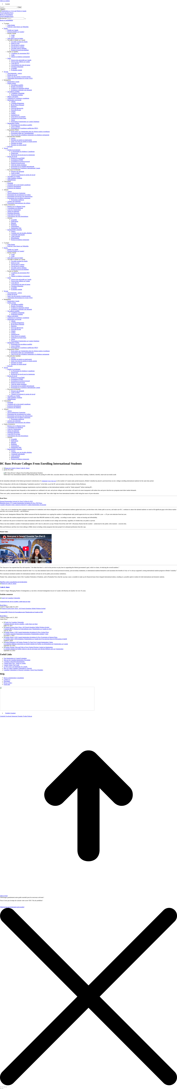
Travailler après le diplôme (18, 48)
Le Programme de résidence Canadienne (23, 151)
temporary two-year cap (49, 481)
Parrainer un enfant (16, 143)
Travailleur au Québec (13, 176)
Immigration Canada (13, 81)
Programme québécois (17, 200)
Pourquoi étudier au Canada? (15, 32)
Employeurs (14, 153)
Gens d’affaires (15, 126)
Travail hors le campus (17, 47)
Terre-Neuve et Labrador (18, 116)
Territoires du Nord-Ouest (18, 118)
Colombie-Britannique (17, 103)
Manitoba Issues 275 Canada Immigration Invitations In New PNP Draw (21, 503)
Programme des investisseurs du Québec (19, 195)
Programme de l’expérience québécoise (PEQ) (24, 128)
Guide (13, 35)
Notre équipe (11, 25)
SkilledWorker (11, 180)
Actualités (14, 68)
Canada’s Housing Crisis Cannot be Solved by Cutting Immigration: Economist (23, 505)
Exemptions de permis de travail (20, 161)
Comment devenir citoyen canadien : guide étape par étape (15, 601)
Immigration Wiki (16, 228)
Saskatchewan (15, 115)
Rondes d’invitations (17, 86)
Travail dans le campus (17, 45)
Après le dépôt (15, 173)
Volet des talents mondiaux (19, 165)
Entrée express (11, 83)
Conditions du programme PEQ (20, 53)
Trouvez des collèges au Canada (20, 61)
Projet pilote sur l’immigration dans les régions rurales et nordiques (30, 131)
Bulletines (14, 224)
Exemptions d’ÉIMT (17, 160)
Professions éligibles (17, 95)
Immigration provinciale (14, 100)
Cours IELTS (15, 63)
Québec (13, 113)
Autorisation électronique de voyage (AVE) (20, 78)
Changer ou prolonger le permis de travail (23, 175)
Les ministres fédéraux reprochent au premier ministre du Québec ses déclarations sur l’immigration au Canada (36, 644)
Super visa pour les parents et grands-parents (24, 141)
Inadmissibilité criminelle (14, 229)
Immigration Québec (13, 123)
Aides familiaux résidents (14, 178)
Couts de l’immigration (14, 210)
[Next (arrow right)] (2, 1088)
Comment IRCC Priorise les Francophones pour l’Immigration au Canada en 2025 (21, 612)
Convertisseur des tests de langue (20, 65)
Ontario (13, 111)
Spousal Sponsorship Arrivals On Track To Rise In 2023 (16, 501)
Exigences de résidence (14, 188)
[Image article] (14, 622)
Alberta (13, 101)
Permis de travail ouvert (18, 163)
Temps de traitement (13, 211)
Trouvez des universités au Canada (21, 60)
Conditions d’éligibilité (17, 93)
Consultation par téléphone (15, 208)
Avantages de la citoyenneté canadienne (19, 185)
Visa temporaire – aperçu (14, 73)
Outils (9, 58)
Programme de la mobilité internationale (22, 166)
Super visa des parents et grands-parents (19, 76)
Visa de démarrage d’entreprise (16, 193)
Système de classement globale (20, 88)
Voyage (6, 71)
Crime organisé (15, 236)
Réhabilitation (15, 238)
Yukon (13, 120)
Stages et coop (15, 43)
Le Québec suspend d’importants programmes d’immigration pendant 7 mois (26, 634)
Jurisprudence (15, 226)
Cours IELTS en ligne (13, 215)
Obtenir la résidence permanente (20, 56)
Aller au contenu (5, 1)
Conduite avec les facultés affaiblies (21, 233)
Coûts (12, 37)
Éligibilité (10, 183)
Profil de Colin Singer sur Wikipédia (17, 27)
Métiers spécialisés (12, 96)
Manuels (13, 223)
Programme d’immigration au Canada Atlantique (25, 121)
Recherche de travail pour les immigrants (23, 155)
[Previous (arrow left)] (0, 1088)
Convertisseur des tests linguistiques (17, 216)
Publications (14, 221)
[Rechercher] (25, 18)
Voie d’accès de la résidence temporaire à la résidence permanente (30, 135)
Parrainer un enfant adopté (18, 145)
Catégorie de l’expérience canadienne (18, 98)
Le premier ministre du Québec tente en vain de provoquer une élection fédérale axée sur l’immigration (33, 649)
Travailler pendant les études (19, 42)
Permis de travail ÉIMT (18, 158)
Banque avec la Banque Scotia (16, 206)
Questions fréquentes (17, 66)
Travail (6, 148)
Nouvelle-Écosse (16, 110)
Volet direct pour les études (15, 38)
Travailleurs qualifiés (17, 85)
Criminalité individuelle (18, 234)
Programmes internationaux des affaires (18, 203)
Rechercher (3, 18)
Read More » (4, 605)
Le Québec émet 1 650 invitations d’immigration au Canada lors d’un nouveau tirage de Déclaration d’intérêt (35, 639)
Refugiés (10, 146)
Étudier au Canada (12, 30)
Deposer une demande (17, 171)
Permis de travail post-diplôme (20, 50)
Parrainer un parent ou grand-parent (21, 140)
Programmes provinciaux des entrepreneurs (19, 196)
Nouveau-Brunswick (17, 108)
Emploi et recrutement (13, 150)
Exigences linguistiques (14, 186)
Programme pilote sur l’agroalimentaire (22, 133)
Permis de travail (12, 75)
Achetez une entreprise (14, 201)
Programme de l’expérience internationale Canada (25, 168)
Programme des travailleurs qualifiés (21, 125)
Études (6, 28)
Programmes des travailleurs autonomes (18, 198)
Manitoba (14, 106)
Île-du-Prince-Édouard (17, 105)
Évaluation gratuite (16, 70)
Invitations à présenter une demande (21, 90)
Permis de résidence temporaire (20, 239)
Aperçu (13, 138)
